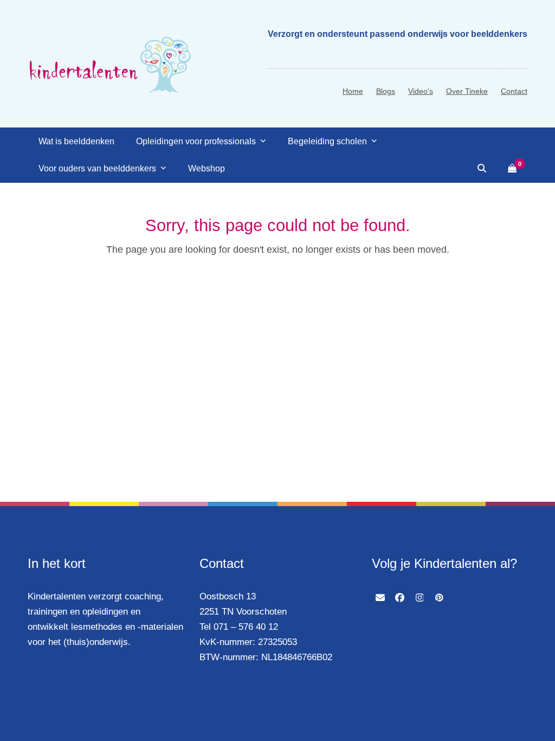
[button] (482, 168)
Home (353, 91)
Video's (420, 91)
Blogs (385, 91)
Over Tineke (467, 91)
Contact (514, 91)
